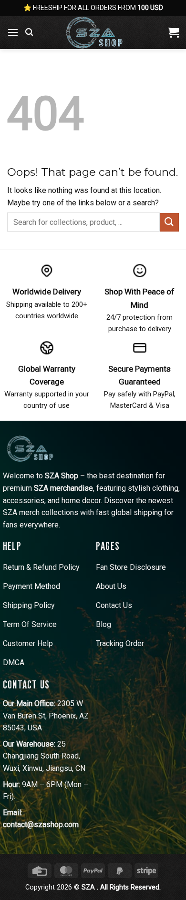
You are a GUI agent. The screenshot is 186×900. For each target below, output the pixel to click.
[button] (13, 32)
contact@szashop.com (41, 824)
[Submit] (169, 222)
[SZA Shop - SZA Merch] (96, 32)
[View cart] (173, 32)
